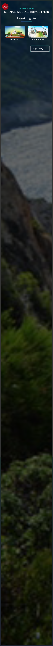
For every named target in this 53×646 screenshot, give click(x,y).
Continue (38, 49)
